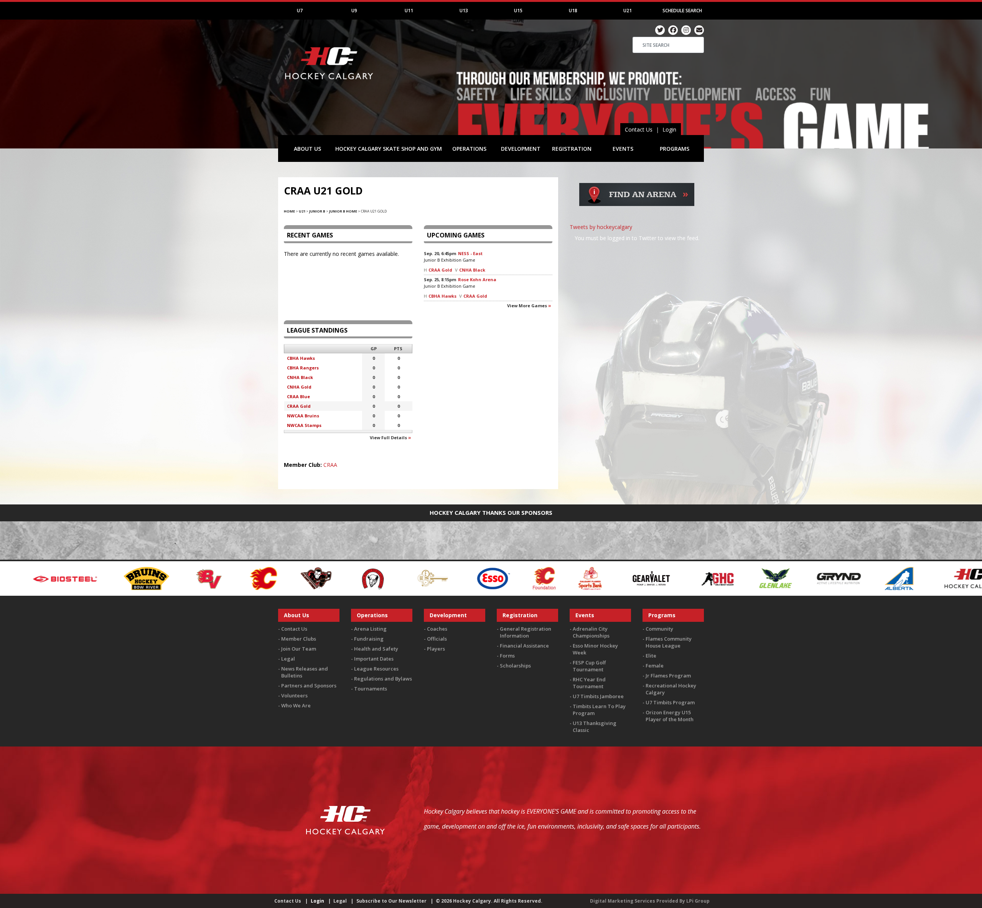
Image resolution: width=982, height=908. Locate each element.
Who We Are (296, 705)
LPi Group (698, 901)
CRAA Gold (440, 270)
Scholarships (515, 665)
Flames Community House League (669, 642)
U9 (354, 10)
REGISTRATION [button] (572, 148)
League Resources (376, 668)
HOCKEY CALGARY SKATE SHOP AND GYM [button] (388, 148)
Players (436, 648)
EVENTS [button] (623, 148)
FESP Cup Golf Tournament (589, 666)
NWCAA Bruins (303, 416)
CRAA (330, 464)
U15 (518, 10)
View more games (527, 305)
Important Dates (374, 658)
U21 (627, 10)
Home (289, 211)
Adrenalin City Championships (591, 632)
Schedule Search (682, 10)
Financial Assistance (524, 645)
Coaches (437, 628)
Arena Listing (370, 628)
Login (669, 129)
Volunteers (294, 695)
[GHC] (577, 577)
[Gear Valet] (510, 577)
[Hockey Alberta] (758, 577)
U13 (464, 10)
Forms (507, 655)
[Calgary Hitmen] (175, 577)
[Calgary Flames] (122, 577)
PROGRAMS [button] (674, 148)
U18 (573, 10)
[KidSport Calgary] (922, 577)
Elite (651, 655)
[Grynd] (698, 577)
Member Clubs (298, 638)
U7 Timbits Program (670, 702)
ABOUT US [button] (307, 148)
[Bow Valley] (69, 577)
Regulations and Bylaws (383, 678)
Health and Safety (376, 648)
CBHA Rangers (303, 368)
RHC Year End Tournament (589, 683)
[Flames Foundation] (403, 577)
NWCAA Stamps (304, 425)
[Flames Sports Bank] (449, 577)
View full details (388, 437)
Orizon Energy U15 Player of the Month (670, 716)
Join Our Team (298, 648)
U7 (300, 10)
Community (659, 628)
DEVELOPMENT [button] (520, 148)
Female (655, 665)
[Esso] (352, 577)
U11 (409, 10)
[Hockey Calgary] (330, 83)
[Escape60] (292, 577)
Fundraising (369, 638)
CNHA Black (472, 270)
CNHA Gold (299, 387)
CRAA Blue (298, 396)
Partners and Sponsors (308, 685)
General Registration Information (525, 632)
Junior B (317, 211)
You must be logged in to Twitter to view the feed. (637, 238)
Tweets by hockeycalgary (601, 227)
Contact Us (638, 129)
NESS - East (470, 253)
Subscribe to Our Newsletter (391, 901)
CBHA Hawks (442, 296)
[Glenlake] (634, 577)
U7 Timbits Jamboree (598, 696)
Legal (288, 658)
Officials (437, 638)
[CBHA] (231, 577)
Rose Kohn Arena (477, 279)
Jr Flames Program (668, 675)
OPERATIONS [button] (469, 148)
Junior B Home (343, 211)
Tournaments (370, 688)
